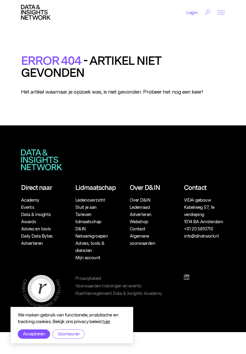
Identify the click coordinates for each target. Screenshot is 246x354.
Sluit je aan (85, 207)
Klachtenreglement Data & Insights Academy (118, 293)
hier (106, 321)
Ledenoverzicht (90, 200)
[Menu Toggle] (221, 12)
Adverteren (32, 243)
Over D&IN (140, 200)
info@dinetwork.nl (201, 236)
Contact (137, 229)
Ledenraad (140, 207)
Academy (30, 200)
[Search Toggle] (207, 12)
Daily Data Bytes (37, 236)
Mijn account (87, 257)
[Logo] (35, 12)
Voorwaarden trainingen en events (108, 286)
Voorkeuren (69, 334)
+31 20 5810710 (198, 229)
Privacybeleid (88, 278)
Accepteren (34, 334)
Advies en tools (36, 229)
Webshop (139, 221)
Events (27, 207)
